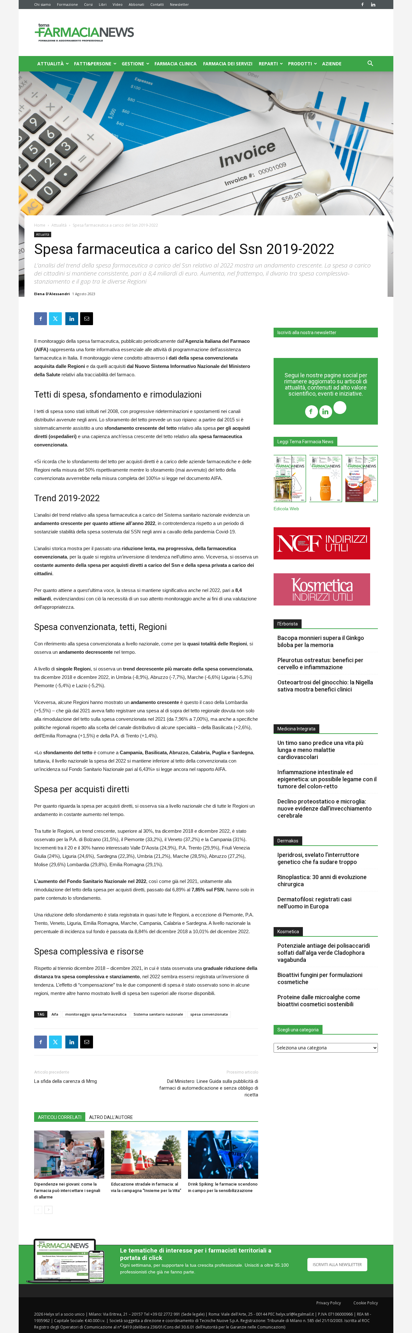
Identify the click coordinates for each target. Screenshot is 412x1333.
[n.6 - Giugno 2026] (325, 480)
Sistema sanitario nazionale (158, 1014)
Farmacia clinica (175, 64)
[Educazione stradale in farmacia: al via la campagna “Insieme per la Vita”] (146, 1155)
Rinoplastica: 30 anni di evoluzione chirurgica (322, 880)
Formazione (67, 4)
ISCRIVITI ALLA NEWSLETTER (337, 1264)
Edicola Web (286, 508)
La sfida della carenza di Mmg (65, 1081)
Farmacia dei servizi (227, 64)
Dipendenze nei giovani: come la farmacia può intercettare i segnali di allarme (67, 1190)
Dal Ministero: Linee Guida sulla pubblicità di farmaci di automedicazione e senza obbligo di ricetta (208, 1088)
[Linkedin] (373, 4)
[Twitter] (339, 408)
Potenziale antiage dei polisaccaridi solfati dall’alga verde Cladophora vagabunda (323, 952)
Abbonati (136, 4)
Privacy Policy (328, 1303)
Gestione (133, 64)
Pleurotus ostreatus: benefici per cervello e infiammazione (320, 664)
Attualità (50, 64)
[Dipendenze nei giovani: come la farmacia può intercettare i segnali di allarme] (69, 1155)
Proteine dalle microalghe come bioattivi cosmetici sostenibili (318, 1001)
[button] (370, 64)
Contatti (157, 4)
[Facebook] (362, 4)
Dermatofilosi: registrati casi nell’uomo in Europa (314, 903)
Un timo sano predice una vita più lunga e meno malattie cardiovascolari (320, 749)
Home (39, 225)
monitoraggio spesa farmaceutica (95, 1014)
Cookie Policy (365, 1303)
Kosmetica (288, 931)
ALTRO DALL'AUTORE (111, 1117)
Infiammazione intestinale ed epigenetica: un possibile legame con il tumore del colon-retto (327, 779)
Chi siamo (42, 4)
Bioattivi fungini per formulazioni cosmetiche (319, 978)
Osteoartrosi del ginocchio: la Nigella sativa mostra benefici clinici (325, 686)
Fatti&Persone (92, 64)
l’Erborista (287, 623)
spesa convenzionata (209, 1014)
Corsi (88, 4)
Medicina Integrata (296, 728)
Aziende (332, 64)
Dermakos (287, 840)
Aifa (55, 1014)
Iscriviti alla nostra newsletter (306, 332)
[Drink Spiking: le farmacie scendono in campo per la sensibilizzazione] (223, 1155)
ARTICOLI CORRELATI (59, 1117)
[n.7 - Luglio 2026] (290, 480)
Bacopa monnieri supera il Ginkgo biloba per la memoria (320, 641)
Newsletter (179, 4)
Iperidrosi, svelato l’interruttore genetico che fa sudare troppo (318, 858)
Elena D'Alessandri (52, 293)
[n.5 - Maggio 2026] (361, 480)
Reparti (268, 64)
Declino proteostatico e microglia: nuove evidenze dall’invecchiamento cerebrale (324, 808)
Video (118, 4)
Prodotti (300, 64)
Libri (103, 4)
